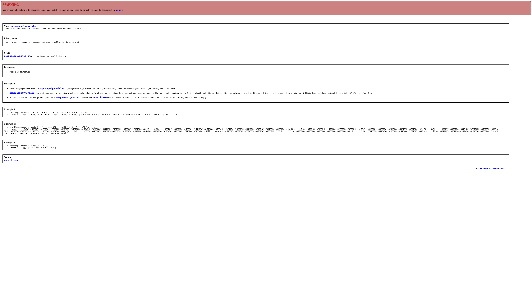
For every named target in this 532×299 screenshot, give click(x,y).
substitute (100, 97)
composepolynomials (23, 26)
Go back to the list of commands (489, 168)
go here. (119, 10)
